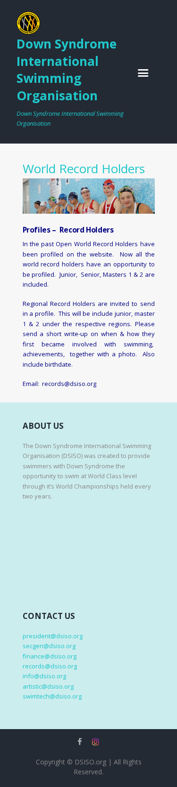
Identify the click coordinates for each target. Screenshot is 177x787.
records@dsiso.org (50, 666)
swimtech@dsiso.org (52, 696)
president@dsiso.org (53, 636)
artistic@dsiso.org (48, 686)
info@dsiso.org (44, 676)
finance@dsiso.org (49, 656)
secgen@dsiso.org (49, 646)
